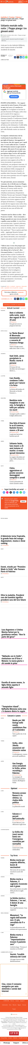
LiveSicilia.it (4, 17)
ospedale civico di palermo (11, 288)
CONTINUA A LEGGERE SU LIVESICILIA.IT (14, 304)
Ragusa (19, 1005)
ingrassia (18, 286)
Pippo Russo (17, 804)
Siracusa (24, 1005)
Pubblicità (15, 1038)
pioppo (21, 288)
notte (2, 288)
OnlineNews (5, 545)
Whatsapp (3, 1043)
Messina (14, 1005)
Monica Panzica (11, 56)
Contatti (10, 1038)
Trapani (14, 1009)
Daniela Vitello (15, 412)
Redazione (13, 322)
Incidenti (12, 286)
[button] (2, 994)
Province (11, 17)
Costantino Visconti (19, 820)
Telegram (13, 1043)
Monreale (24, 286)
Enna (10, 1005)
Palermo (18, 17)
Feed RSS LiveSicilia (23, 1038)
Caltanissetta (5, 1005)
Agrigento (22, 1000)
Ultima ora (22, 1043)
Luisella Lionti (17, 846)
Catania (17, 1000)
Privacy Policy (4, 1038)
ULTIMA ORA (6, 1000)
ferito (8, 286)
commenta (21, 292)
